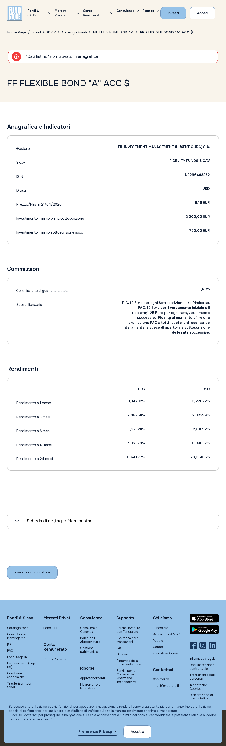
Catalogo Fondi (74, 32)
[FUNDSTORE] (14, 13)
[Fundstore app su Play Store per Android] (204, 629)
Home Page (16, 32)
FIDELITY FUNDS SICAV (113, 32)
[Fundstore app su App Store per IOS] (204, 618)
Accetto (137, 731)
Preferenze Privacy (95, 731)
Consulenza (125, 11)
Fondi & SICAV (44, 32)
